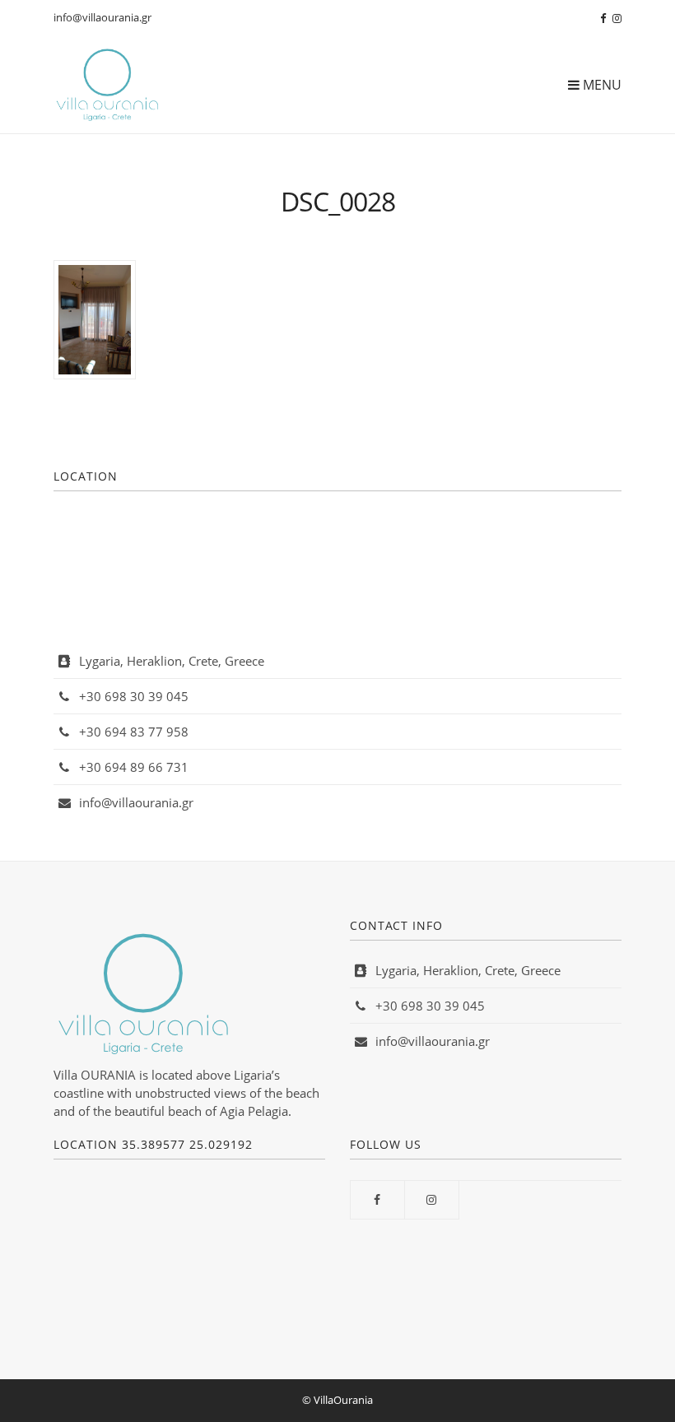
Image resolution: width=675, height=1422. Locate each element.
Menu (600, 85)
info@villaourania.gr (102, 17)
